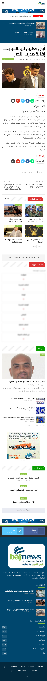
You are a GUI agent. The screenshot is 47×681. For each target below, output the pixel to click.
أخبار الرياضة (10, 59)
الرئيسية (4, 59)
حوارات (12, 670)
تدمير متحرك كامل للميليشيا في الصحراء (23, 490)
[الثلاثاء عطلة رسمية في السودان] (34, 231)
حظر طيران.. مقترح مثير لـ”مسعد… (35, 32)
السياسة (42, 640)
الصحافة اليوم (22, 670)
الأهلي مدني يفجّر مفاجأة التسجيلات (23, 398)
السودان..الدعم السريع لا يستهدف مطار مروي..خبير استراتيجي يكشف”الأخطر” (13, 187)
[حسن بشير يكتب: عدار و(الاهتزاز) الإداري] (23, 366)
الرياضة (22, 666)
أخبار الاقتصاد (18, 225)
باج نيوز (27, 676)
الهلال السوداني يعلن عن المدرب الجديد (22, 407)
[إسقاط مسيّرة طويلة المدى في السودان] (40, 612)
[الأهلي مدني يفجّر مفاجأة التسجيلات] (40, 401)
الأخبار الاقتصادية (39, 649)
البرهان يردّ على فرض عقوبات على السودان (23, 477)
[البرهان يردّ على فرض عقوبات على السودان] (5, 25)
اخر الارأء (43, 354)
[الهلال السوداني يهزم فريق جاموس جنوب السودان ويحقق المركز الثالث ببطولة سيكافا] (40, 419)
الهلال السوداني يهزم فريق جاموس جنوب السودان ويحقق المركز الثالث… (18, 418)
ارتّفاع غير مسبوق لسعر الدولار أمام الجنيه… (19, 591)
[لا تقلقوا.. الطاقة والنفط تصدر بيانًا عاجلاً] (13, 231)
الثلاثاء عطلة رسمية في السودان (23, 502)
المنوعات (34, 670)
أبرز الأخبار (42, 645)
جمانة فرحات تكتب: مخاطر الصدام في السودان (34, 185)
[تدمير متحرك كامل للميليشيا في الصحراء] (5, 34)
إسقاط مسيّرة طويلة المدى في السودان (33, 23)
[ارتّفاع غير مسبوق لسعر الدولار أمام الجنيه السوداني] (40, 593)
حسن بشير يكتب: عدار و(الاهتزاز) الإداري (27, 382)
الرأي (43, 653)
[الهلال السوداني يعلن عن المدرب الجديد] (40, 410)
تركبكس (22, 258)
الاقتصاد (14, 666)
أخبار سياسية (39, 205)
